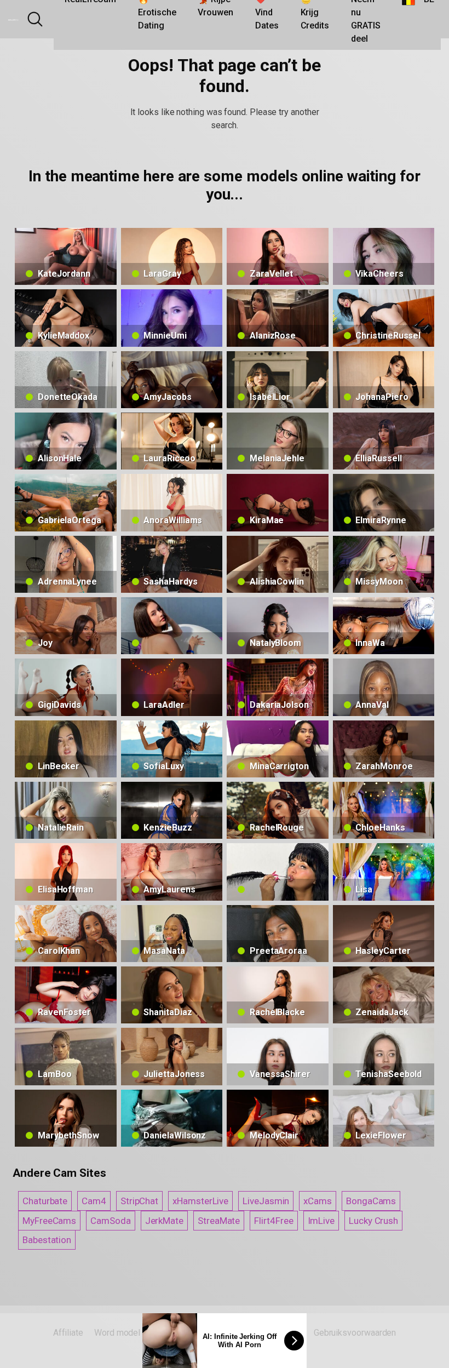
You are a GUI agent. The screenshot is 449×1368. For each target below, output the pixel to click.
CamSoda (110, 1220)
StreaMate (219, 1220)
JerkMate (164, 1220)
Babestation (46, 1239)
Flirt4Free (273, 1220)
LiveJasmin (266, 1200)
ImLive (321, 1220)
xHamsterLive (200, 1200)
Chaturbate (44, 1200)
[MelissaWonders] (278, 871)
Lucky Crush (373, 1220)
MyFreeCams (49, 1220)
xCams (317, 1200)
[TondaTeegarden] (172, 625)
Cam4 (94, 1200)
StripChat (139, 1200)
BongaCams (371, 1200)
